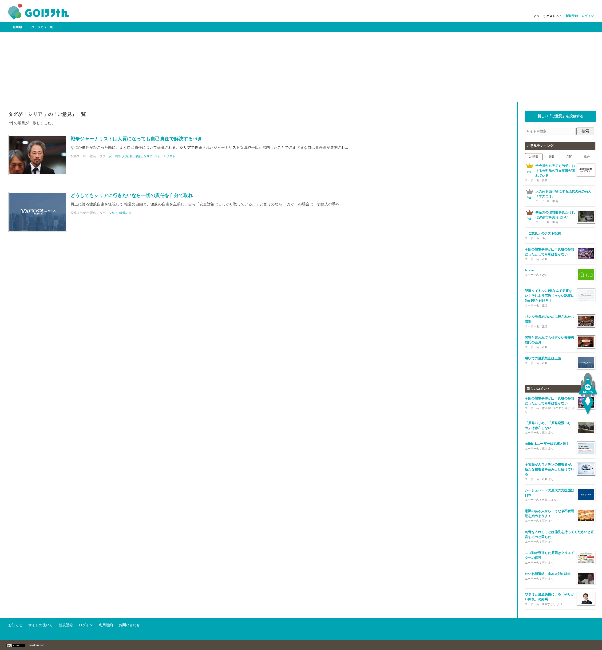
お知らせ (15, 625)
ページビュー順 (42, 27)
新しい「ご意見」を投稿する (560, 116)
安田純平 (115, 156)
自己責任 (136, 156)
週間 (551, 156)
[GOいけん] (38, 18)
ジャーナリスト (164, 156)
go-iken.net (36, 645)
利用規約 (106, 625)
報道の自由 (127, 213)
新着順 (17, 27)
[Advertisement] (301, 67)
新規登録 (572, 16)
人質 (125, 156)
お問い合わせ (129, 625)
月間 (569, 156)
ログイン (588, 16)
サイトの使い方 (40, 625)
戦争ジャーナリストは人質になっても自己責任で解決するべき (136, 138)
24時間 (534, 156)
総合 (587, 156)
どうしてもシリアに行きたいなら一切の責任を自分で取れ (132, 195)
